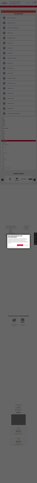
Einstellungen (26, 245)
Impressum (17, 247)
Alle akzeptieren (20, 245)
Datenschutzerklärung (11, 247)
